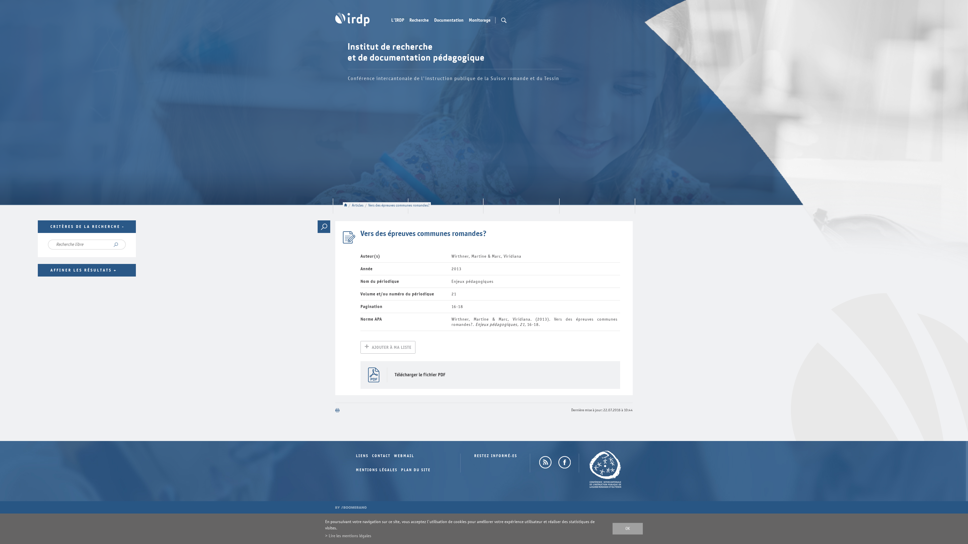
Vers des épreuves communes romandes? (399, 205)
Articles (358, 205)
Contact (381, 456)
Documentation (449, 20)
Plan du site (416, 470)
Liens (362, 456)
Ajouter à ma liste (391, 347)
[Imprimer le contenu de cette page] (337, 410)
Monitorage (480, 20)
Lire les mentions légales (350, 536)
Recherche (419, 20)
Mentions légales (377, 470)
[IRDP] (352, 19)
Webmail (404, 456)
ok (627, 529)
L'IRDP (397, 20)
